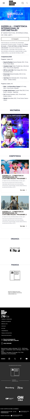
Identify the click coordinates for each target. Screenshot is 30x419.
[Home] (12, 3)
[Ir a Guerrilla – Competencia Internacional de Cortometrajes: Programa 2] (15, 203)
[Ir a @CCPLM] (9, 358)
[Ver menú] (4, 3)
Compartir (16, 39)
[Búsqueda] (27, 3)
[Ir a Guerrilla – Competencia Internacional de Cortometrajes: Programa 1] (15, 167)
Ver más (22, 190)
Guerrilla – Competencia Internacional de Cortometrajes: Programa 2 (14, 213)
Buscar (27, 6)
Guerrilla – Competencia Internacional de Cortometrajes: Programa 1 (14, 177)
